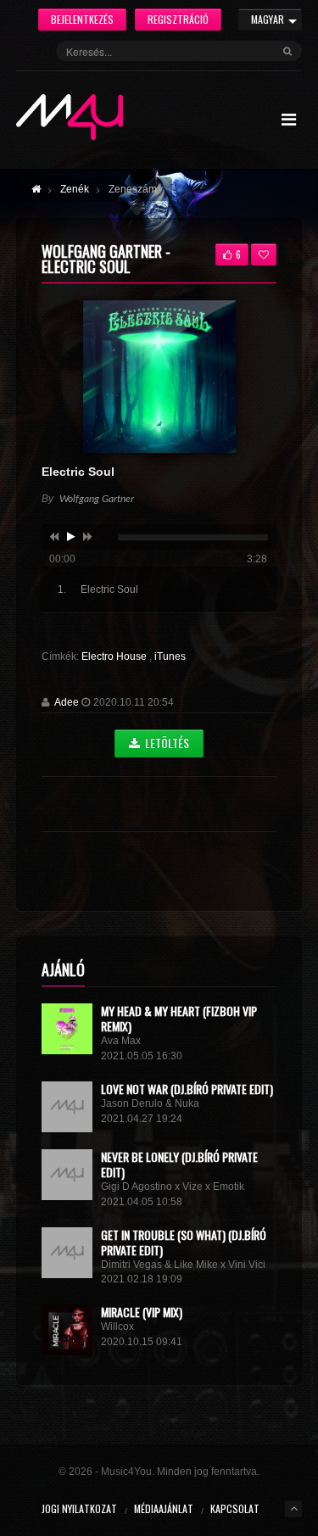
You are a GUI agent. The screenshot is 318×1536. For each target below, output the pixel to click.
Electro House (115, 656)
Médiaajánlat (163, 1508)
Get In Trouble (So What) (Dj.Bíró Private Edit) (183, 1242)
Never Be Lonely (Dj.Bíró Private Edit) (179, 1164)
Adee (66, 702)
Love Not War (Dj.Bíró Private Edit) (187, 1089)
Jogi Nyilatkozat (79, 1508)
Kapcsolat (234, 1508)
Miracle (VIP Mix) (141, 1312)
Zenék (74, 189)
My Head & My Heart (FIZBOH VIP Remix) (179, 1018)
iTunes (170, 656)
